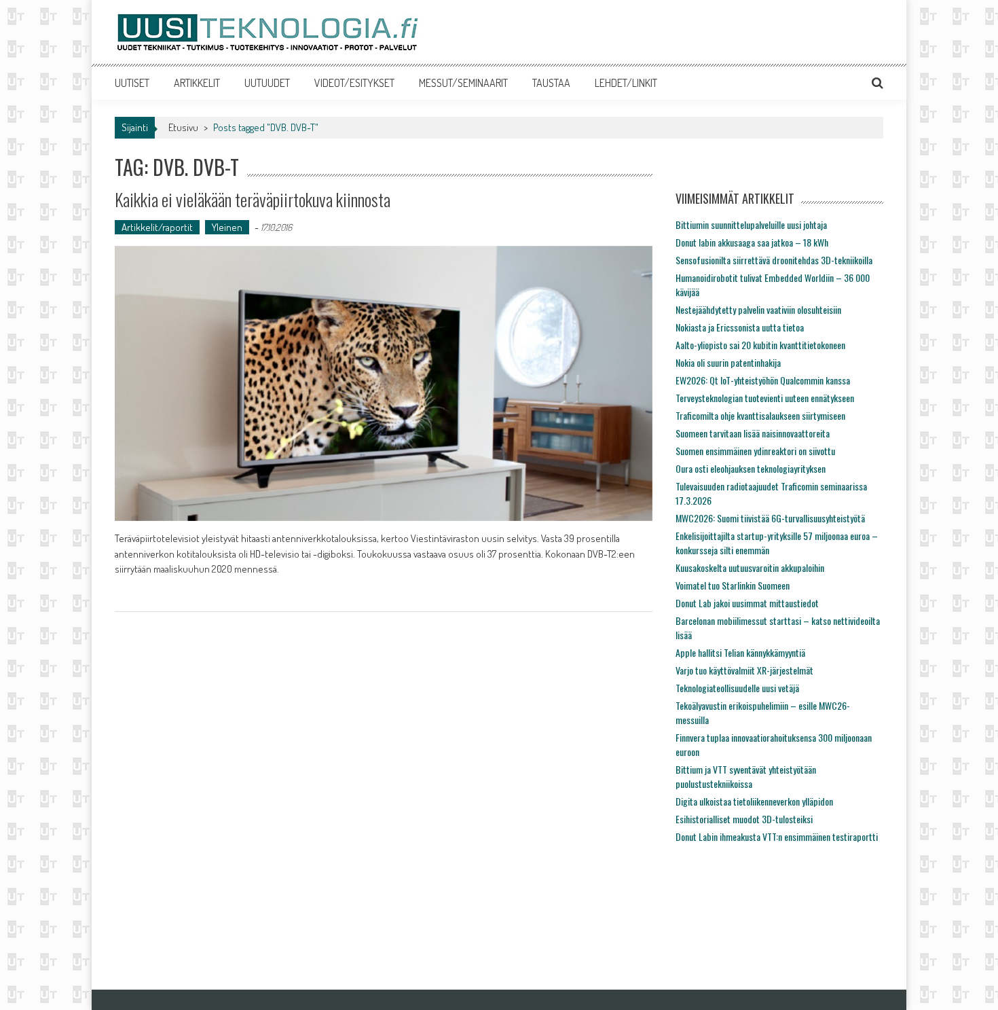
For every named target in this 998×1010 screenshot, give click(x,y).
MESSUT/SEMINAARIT (463, 83)
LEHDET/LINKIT (626, 83)
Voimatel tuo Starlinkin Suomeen (733, 585)
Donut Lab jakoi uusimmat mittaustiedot (747, 603)
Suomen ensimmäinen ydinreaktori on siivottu (755, 451)
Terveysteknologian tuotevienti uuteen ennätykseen (765, 398)
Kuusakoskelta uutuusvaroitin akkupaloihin (750, 567)
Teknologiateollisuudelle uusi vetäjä (737, 688)
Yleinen (227, 227)
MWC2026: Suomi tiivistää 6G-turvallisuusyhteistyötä (770, 518)
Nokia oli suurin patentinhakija (728, 362)
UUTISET (132, 83)
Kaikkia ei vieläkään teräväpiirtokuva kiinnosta (252, 199)
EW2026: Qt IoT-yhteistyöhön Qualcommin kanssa (763, 380)
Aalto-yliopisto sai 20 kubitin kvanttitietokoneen (760, 345)
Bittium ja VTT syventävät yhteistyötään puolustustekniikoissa (746, 776)
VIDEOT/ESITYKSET (354, 83)
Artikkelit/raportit (157, 227)
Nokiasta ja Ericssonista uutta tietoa (740, 327)
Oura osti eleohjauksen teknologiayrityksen (751, 468)
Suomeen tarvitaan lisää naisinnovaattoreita (753, 433)
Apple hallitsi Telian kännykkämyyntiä (740, 652)
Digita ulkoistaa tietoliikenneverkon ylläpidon (754, 801)
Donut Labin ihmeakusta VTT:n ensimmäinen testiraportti (777, 836)
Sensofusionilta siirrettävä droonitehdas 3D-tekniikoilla (774, 260)
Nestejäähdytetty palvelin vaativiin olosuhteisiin (758, 309)
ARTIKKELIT (197, 83)
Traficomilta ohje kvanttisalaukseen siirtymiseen (760, 415)
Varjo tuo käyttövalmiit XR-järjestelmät (744, 670)
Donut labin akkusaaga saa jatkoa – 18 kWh (752, 242)
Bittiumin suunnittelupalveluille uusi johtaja (751, 224)
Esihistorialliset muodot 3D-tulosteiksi (744, 819)
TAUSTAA (551, 83)
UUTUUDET (267, 83)
